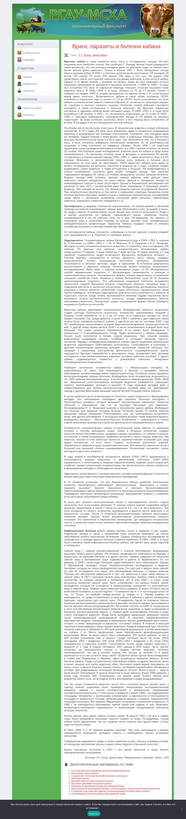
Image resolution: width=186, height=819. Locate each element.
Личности (28, 90)
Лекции (27, 76)
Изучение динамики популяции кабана (91, 783)
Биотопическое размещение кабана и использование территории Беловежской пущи (115, 788)
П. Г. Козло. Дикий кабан (92, 55)
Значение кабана (80, 778)
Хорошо (94, 813)
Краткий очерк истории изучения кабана (92, 781)
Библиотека (30, 83)
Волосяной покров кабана (84, 773)
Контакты (28, 114)
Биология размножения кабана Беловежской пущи (97, 786)
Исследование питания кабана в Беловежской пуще (98, 793)
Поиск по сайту (32, 108)
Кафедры (29, 59)
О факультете (31, 52)
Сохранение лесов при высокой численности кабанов (99, 776)
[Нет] (181, 809)
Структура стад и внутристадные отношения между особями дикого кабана (110, 791)
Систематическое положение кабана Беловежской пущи (100, 771)
